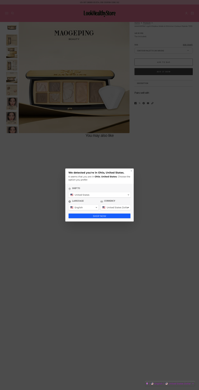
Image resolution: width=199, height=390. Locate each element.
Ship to (76, 188)
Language (78, 201)
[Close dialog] (131, 171)
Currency (109, 201)
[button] (170, 383)
